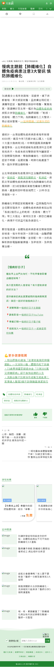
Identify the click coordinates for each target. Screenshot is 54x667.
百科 (40, 8)
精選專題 (29, 652)
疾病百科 (39, 652)
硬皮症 (11, 177)
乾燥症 (43, 177)
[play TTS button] (13, 89)
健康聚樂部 (19, 652)
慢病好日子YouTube (32, 314)
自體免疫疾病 (44, 108)
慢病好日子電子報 (31, 321)
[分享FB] (7, 14)
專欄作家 (31, 656)
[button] (50, 8)
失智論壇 (22, 8)
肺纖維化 (20, 113)
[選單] (50, 3)
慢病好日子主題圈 (31, 307)
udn (3, 61)
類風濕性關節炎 (27, 177)
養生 (12, 8)
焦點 (4, 8)
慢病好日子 (18, 61)
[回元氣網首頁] (9, 3)
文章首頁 (22, 656)
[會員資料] (46, 3)
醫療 (32, 8)
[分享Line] (20, 14)
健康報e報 (14, 640)
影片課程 (7, 500)
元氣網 (9, 61)
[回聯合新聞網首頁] (3, 3)
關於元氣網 (8, 652)
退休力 (47, 652)
